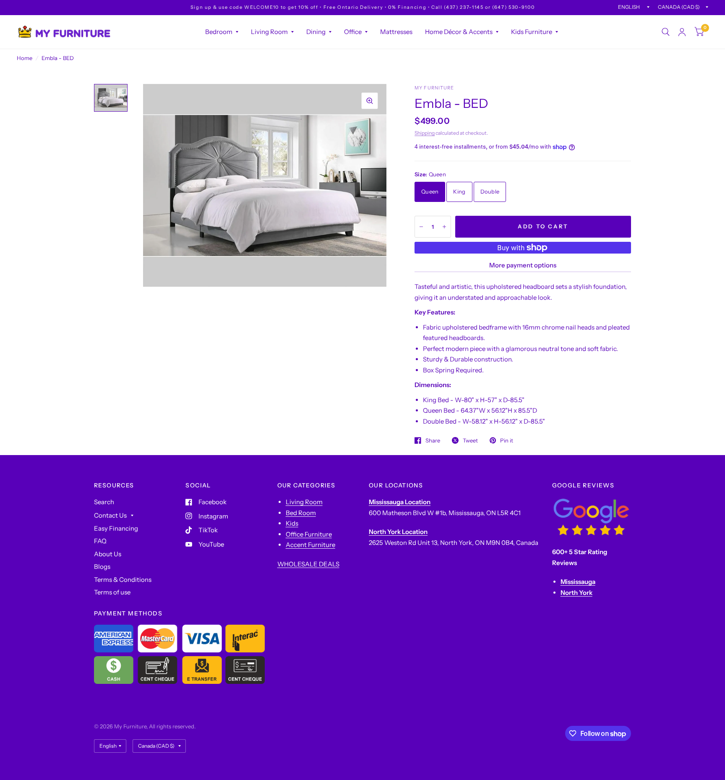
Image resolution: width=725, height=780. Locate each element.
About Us (107, 554)
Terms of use (112, 592)
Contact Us (110, 515)
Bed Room (301, 513)
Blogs (102, 567)
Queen (429, 191)
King (459, 191)
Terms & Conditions (122, 580)
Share (432, 440)
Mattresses (396, 32)
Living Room (269, 32)
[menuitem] (222, 32)
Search (104, 502)
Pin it (506, 440)
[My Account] (682, 32)
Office (353, 32)
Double (490, 191)
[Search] (665, 32)
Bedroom (218, 32)
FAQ (100, 541)
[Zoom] (369, 100)
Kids (292, 523)
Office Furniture (309, 534)
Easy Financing (116, 528)
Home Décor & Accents (459, 32)
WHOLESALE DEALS (308, 564)
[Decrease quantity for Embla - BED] (421, 226)
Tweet (470, 440)
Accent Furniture (310, 545)
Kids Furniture (531, 32)
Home (24, 58)
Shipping (425, 133)
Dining (316, 32)
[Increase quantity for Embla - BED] (444, 226)
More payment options (522, 265)
